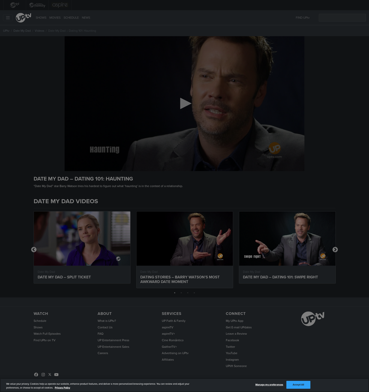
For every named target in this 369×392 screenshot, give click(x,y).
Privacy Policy (62, 387)
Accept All (298, 384)
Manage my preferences (269, 384)
